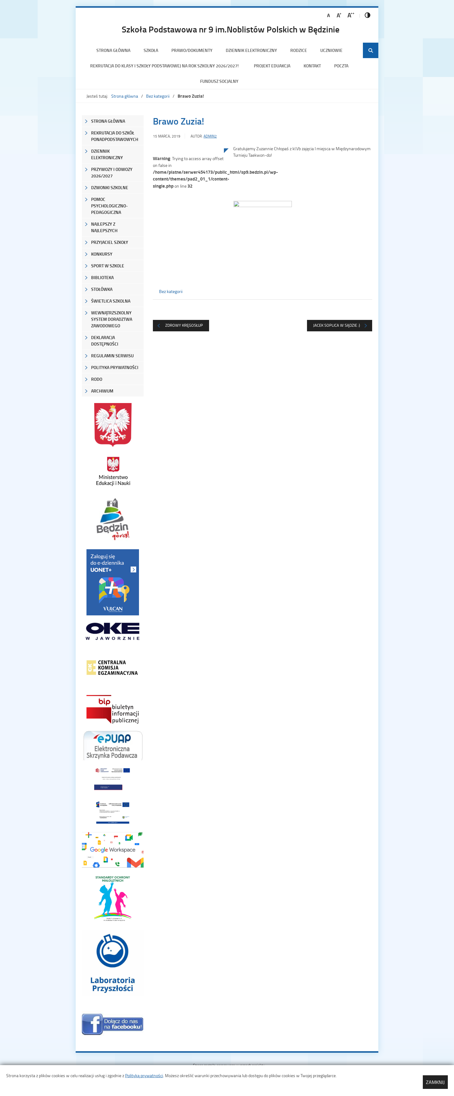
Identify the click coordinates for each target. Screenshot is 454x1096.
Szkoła (151, 50)
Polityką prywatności (144, 1075)
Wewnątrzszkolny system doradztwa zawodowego (111, 319)
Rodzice (298, 50)
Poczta (341, 66)
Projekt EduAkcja (272, 66)
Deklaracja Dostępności (104, 340)
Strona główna (113, 50)
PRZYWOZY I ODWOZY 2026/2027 (111, 172)
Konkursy (101, 254)
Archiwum (102, 391)
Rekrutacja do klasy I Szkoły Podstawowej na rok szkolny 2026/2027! (165, 66)
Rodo (96, 379)
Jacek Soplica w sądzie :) (336, 325)
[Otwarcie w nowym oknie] (113, 471)
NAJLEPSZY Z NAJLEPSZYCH (104, 227)
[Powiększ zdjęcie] (188, 212)
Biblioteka (102, 277)
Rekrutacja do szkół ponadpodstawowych (114, 136)
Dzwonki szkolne (109, 187)
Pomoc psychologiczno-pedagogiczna (109, 205)
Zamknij (435, 1082)
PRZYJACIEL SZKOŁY (109, 242)
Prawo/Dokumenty (191, 50)
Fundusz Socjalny (219, 81)
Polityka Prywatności (114, 367)
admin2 (210, 136)
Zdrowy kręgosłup (184, 325)
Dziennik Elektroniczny (251, 50)
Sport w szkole (107, 266)
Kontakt (312, 66)
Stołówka (101, 289)
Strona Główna (108, 121)
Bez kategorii (158, 96)
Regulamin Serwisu (112, 356)
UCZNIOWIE (331, 50)
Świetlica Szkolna (110, 301)
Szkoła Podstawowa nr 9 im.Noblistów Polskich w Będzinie (230, 29)
